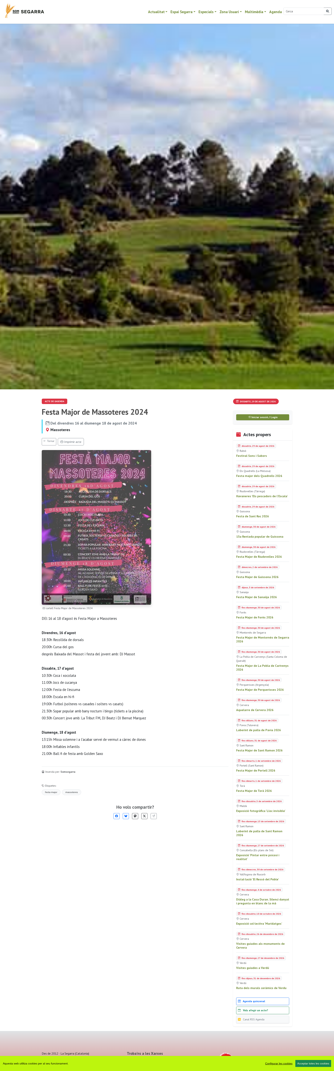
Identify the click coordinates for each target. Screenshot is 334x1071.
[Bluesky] (126, 816)
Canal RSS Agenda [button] (253, 1019)
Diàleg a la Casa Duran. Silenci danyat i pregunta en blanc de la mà (262, 901)
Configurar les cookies (278, 1063)
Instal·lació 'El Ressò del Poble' (257, 879)
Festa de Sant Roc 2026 (252, 516)
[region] (167, 1063)
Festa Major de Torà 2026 (254, 791)
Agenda (275, 11)
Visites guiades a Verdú (252, 968)
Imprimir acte (72, 442)
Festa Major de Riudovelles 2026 (259, 557)
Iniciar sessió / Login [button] (264, 417)
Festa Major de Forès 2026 (254, 617)
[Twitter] (144, 816)
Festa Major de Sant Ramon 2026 (259, 750)
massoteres (71, 792)
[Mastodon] (135, 816)
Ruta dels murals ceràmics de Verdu (261, 988)
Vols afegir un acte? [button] (255, 1010)
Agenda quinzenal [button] (253, 1001)
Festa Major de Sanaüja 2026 (256, 597)
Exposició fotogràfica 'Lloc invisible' (260, 811)
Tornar (50, 441)
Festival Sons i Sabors (251, 456)
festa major (51, 792)
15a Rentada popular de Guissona (259, 536)
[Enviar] (154, 816)
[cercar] (328, 11)
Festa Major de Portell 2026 (255, 770)
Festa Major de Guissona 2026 (257, 577)
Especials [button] (206, 11)
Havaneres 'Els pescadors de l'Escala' (262, 496)
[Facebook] (116, 816)
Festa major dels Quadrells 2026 (259, 476)
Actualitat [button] (156, 11)
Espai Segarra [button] (181, 11)
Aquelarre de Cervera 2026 (255, 710)
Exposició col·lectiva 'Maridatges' (259, 923)
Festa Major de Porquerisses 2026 (260, 690)
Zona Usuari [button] (229, 11)
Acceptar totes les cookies (313, 1063)
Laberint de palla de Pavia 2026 (258, 730)
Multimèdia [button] (254, 11)
